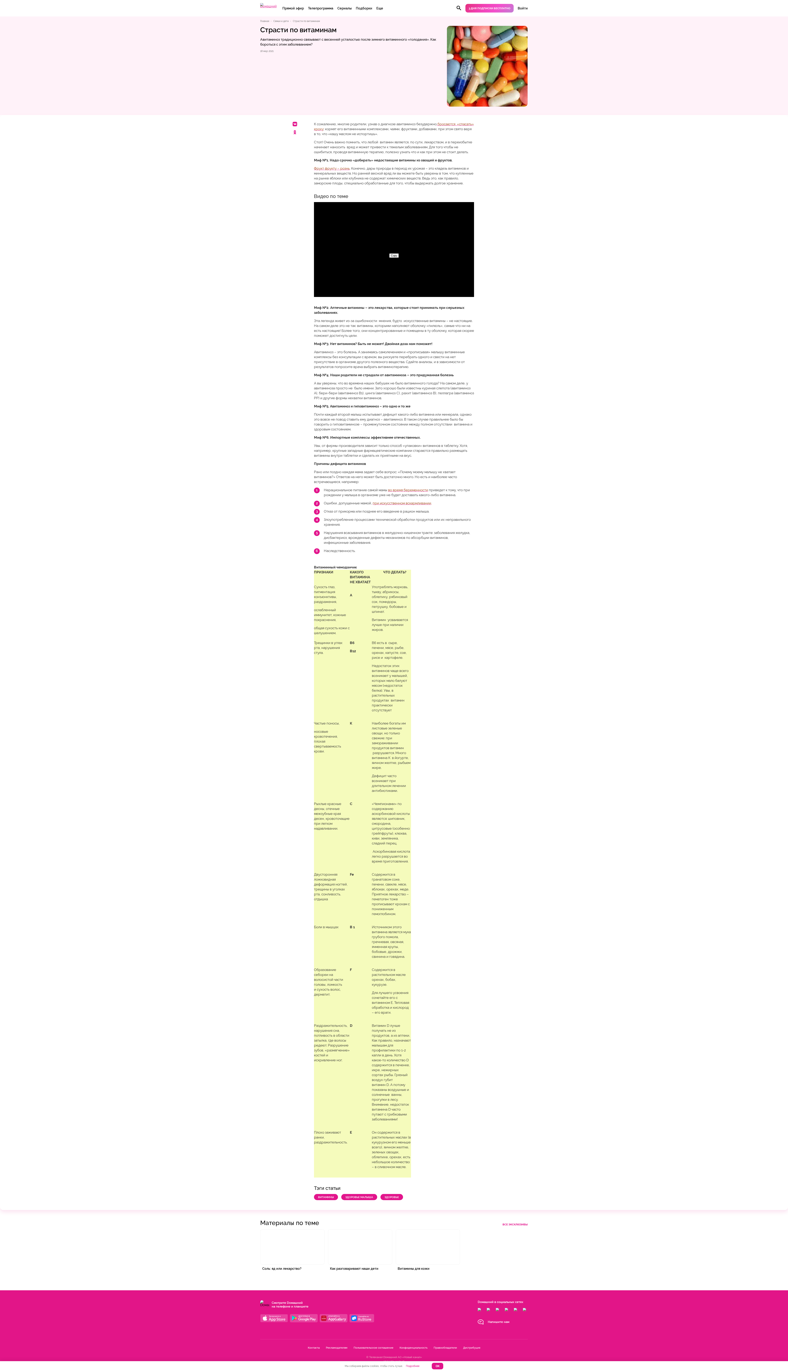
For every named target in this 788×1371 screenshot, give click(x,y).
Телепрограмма (320, 8)
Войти (523, 8)
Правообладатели (445, 1347)
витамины (326, 1197)
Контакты (314, 1347)
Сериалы (344, 8)
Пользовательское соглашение (373, 1347)
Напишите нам (498, 1322)
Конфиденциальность (413, 1347)
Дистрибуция (471, 1347)
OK (438, 1366)
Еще (379, 8)
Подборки (364, 8)
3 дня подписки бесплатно (489, 8)
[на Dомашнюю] (268, 6)
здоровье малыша (359, 1197)
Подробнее (412, 1366)
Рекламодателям (336, 1347)
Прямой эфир (293, 8)
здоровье (392, 1197)
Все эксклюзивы (515, 1224)
